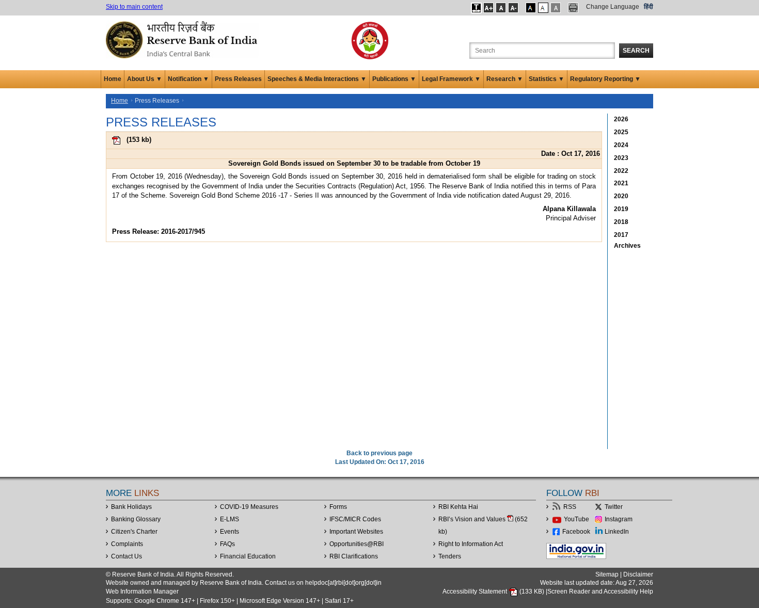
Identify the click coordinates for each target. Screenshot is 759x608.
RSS (569, 506)
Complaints (127, 544)
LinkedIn (617, 531)
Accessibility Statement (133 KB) (494, 591)
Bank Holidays (131, 506)
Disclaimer (638, 574)
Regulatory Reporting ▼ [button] (605, 79)
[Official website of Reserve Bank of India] (183, 39)
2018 (621, 222)
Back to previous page (379, 453)
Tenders (449, 556)
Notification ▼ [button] (188, 79)
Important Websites (356, 531)
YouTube (576, 519)
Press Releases (238, 79)
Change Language (612, 6)
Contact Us (126, 556)
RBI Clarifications (353, 556)
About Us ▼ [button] (144, 79)
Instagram (618, 519)
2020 (621, 196)
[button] (476, 7)
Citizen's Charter (134, 531)
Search (636, 50)
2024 (621, 145)
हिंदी (648, 6)
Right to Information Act (470, 544)
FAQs (227, 544)
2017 (621, 234)
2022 (621, 170)
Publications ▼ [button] (394, 79)
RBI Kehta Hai (458, 506)
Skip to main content (134, 6)
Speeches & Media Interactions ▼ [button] (317, 79)
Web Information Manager (142, 591)
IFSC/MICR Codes (355, 519)
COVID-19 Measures (249, 506)
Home (112, 79)
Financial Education (248, 556)
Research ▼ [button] (504, 79)
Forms (338, 506)
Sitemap (607, 574)
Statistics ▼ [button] (546, 79)
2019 (621, 209)
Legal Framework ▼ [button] (451, 79)
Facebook (576, 531)
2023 (621, 158)
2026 (621, 119)
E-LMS (229, 519)
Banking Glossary (136, 519)
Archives (627, 245)
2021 (621, 183)
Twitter (614, 506)
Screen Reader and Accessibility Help (600, 591)
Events (229, 531)
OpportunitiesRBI (356, 544)
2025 (621, 132)
